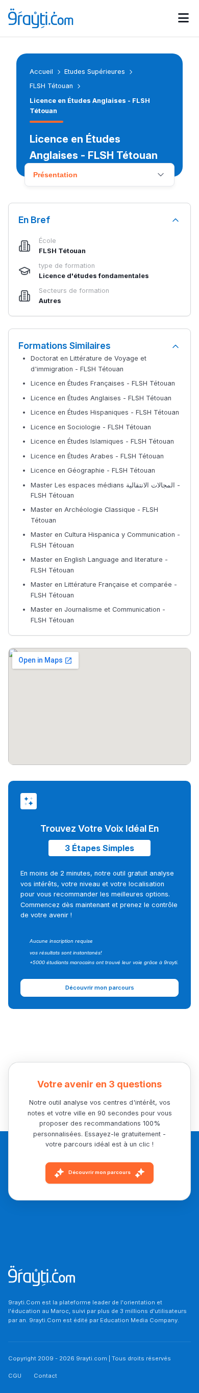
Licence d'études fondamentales (94, 276)
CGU (14, 1375)
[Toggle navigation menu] (183, 18)
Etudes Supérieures (94, 71)
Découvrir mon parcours (99, 1172)
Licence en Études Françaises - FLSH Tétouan (103, 383)
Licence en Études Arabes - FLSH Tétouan (97, 456)
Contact (45, 1375)
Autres (50, 301)
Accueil (41, 71)
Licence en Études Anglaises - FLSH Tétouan (101, 398)
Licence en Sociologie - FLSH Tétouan (91, 427)
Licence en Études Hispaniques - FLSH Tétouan (105, 412)
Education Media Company (139, 1320)
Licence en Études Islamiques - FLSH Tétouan (102, 441)
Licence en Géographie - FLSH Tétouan (93, 470)
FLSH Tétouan (51, 86)
